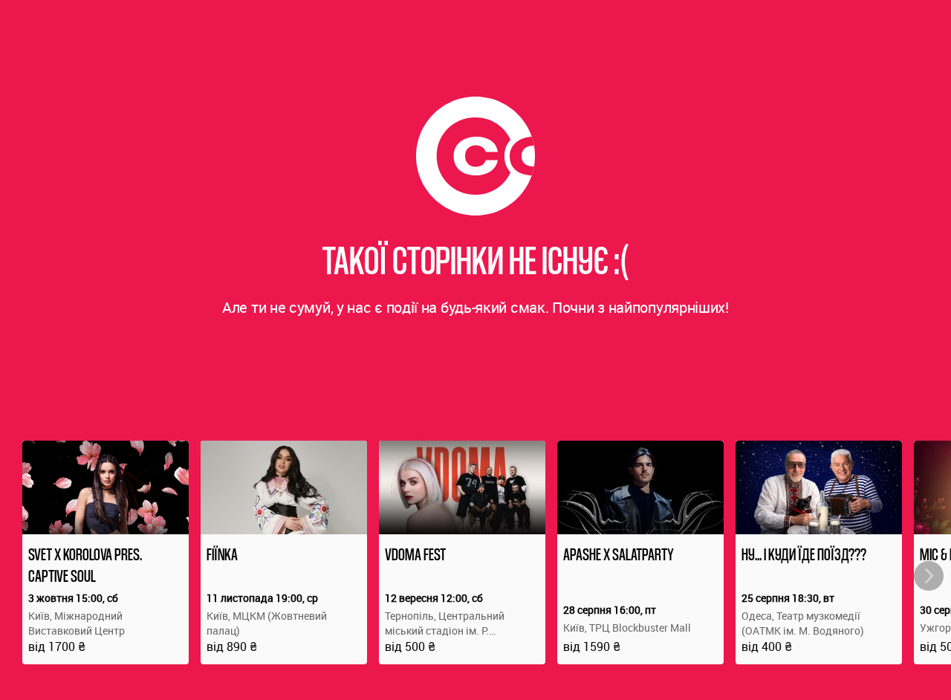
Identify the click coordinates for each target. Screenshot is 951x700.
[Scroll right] (929, 576)
